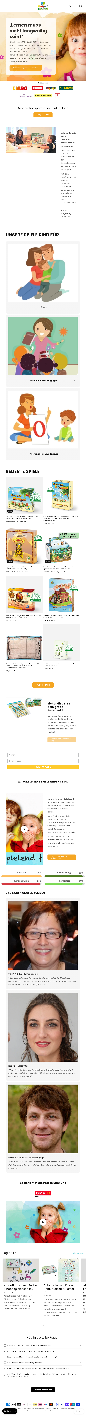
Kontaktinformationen (53, 1411)
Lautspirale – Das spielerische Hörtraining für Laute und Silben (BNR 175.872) (23, 616)
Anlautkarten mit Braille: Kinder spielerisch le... (21, 1287)
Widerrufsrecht (52, 1408)
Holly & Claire (43, 114)
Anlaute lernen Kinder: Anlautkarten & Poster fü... (59, 1289)
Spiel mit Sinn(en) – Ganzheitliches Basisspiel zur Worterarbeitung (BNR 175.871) (24, 517)
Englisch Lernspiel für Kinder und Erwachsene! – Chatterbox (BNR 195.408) (24, 568)
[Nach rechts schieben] (47, 1325)
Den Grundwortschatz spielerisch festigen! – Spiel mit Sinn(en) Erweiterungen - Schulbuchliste (60, 518)
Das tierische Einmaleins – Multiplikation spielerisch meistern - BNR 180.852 (59, 568)
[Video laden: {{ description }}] (24, 829)
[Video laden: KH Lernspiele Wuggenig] (43, 1222)
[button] (4, 6)
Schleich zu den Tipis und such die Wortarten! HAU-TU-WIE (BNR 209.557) (61, 616)
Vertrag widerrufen (43, 1390)
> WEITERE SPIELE (43, 685)
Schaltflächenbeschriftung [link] (61, 739)
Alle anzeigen (78, 1253)
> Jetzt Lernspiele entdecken (59, 857)
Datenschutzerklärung (42, 773)
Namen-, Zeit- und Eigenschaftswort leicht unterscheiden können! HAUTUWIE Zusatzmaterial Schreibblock (22, 666)
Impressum (39, 1411)
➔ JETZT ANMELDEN (43, 767)
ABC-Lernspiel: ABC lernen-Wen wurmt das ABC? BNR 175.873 (60, 665)
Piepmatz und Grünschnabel (22, 1408)
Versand (30, 1411)
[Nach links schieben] (38, 1325)
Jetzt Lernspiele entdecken (26, 68)
